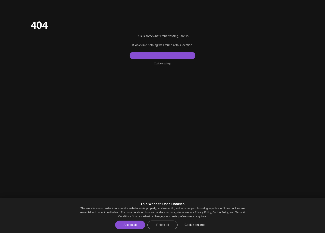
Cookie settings (162, 63)
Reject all (162, 224)
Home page (162, 55)
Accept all (130, 224)
